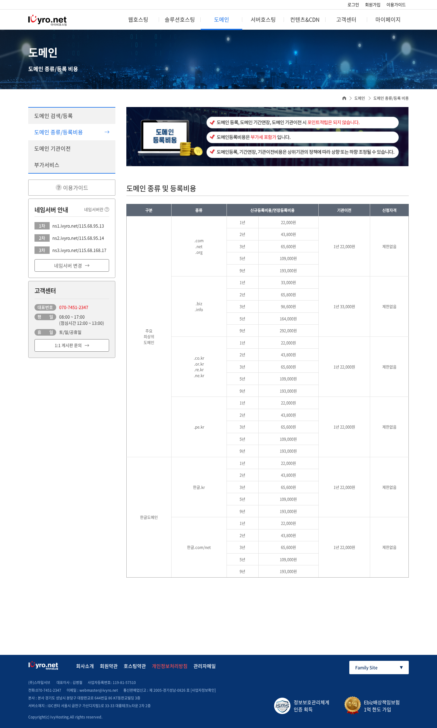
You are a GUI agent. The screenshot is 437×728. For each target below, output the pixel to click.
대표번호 (45, 307)
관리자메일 (205, 665)
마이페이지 (388, 19)
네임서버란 (93, 209)
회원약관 (109, 665)
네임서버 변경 (68, 265)
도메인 (221, 19)
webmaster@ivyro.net (98, 690)
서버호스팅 (263, 19)
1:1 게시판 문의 (68, 345)
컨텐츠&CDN (305, 19)
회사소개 (85, 665)
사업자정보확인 (203, 690)
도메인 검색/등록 (53, 116)
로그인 (353, 4)
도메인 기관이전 (52, 148)
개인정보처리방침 (170, 665)
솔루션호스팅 (180, 19)
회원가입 (373, 4)
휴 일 (45, 332)
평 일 (45, 317)
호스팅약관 (135, 665)
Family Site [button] (366, 667)
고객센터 (346, 19)
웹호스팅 (138, 19)
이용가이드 (396, 4)
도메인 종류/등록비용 (58, 132)
